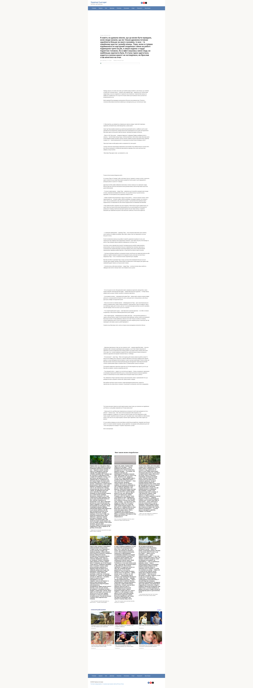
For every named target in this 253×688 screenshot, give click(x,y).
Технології (139, 8)
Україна (100, 8)
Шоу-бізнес (147, 8)
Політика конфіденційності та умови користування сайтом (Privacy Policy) (107, 684)
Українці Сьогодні (98, 2)
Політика (119, 8)
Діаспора (112, 8)
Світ (106, 8)
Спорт (133, 8)
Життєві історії (120, 60)
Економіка (126, 8)
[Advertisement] (126, 21)
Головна (94, 8)
